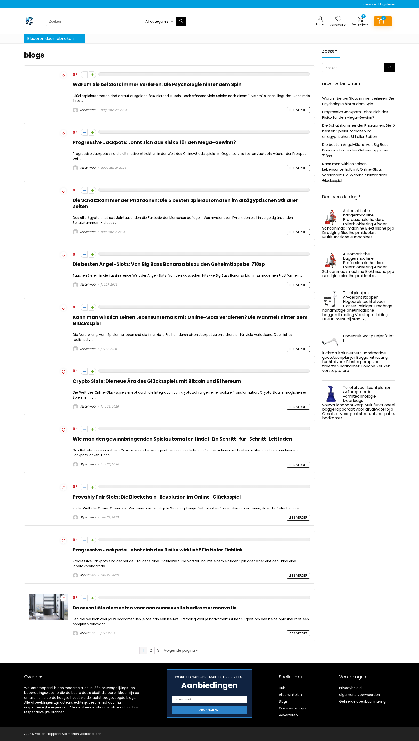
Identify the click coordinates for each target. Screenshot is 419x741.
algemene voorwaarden (359, 694)
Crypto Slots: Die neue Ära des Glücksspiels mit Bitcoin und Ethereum (157, 381)
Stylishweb (87, 110)
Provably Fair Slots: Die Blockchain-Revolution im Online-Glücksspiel (157, 497)
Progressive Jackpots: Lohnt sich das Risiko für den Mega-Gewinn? (154, 142)
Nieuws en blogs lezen (379, 4)
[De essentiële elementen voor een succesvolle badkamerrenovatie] (48, 596)
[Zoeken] (181, 21)
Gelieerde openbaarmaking (362, 701)
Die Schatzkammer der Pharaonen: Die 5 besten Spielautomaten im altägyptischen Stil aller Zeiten (185, 203)
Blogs (283, 701)
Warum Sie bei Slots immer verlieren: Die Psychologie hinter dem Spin (157, 84)
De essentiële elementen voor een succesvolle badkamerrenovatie (155, 608)
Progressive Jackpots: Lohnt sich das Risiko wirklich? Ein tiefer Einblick (158, 550)
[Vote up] (92, 74)
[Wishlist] (338, 19)
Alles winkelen (290, 694)
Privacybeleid (350, 687)
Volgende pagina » (181, 650)
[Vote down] (84, 74)
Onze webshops (292, 708)
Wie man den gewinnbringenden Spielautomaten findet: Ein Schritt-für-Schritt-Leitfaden (182, 439)
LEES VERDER (298, 110)
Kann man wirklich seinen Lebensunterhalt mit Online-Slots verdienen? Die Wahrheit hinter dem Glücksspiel (190, 320)
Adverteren (288, 715)
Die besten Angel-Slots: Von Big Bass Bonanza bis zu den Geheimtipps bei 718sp (169, 264)
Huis (282, 687)
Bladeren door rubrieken (50, 38)
